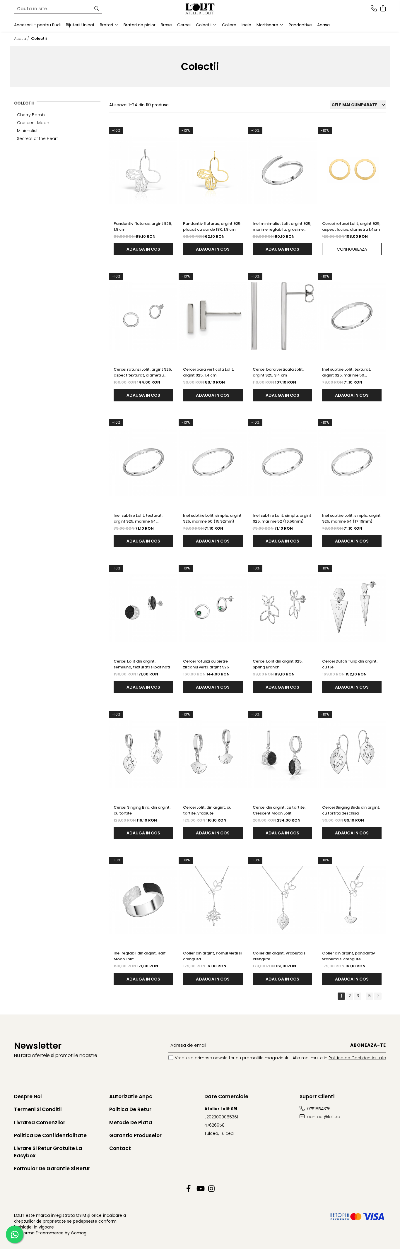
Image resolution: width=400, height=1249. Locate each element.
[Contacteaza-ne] (374, 8)
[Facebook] (189, 1189)
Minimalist (27, 131)
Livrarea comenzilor (39, 1122)
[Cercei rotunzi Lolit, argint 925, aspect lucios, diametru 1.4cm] (352, 170)
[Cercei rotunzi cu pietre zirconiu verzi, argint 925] (213, 608)
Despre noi (28, 1096)
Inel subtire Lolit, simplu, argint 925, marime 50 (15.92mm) (212, 518)
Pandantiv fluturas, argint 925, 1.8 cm (143, 226)
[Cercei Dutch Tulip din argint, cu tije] (352, 608)
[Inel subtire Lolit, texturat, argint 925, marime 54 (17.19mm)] (143, 462)
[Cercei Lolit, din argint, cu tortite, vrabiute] (213, 754)
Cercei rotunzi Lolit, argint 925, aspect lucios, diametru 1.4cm (351, 226)
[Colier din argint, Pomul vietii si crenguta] (213, 900)
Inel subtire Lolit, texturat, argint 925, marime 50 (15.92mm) (346, 372)
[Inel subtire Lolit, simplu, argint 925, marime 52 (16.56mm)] (282, 462)
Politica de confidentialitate (50, 1135)
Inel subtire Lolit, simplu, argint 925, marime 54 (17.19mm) (351, 518)
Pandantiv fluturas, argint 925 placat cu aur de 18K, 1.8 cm (211, 226)
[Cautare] (96, 9)
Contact (120, 1148)
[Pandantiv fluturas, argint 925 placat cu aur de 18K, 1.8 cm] (213, 170)
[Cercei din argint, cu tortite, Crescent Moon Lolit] (282, 754)
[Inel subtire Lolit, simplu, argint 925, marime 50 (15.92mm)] (213, 462)
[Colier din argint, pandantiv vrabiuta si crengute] (352, 900)
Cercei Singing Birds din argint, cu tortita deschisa (351, 810)
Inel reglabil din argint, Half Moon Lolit (140, 956)
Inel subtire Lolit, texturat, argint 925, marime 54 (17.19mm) (138, 518)
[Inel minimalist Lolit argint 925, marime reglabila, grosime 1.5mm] (282, 170)
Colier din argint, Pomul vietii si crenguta (212, 956)
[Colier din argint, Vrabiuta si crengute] (282, 900)
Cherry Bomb (31, 115)
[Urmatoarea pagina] (378, 996)
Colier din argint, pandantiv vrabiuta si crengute (348, 956)
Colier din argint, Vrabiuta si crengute (279, 956)
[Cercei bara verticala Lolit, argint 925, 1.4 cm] (213, 316)
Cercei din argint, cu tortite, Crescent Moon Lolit (279, 810)
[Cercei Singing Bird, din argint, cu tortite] (143, 754)
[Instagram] (211, 1189)
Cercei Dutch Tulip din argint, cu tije (349, 664)
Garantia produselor (135, 1135)
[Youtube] (200, 1189)
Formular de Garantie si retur (52, 1168)
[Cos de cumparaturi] (383, 8)
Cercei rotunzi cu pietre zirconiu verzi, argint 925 (206, 664)
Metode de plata (130, 1122)
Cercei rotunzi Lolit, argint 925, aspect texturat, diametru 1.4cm (143, 372)
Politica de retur (130, 1109)
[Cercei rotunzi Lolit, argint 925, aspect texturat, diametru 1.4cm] (143, 316)
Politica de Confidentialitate (357, 1058)
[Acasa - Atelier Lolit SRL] (200, 9)
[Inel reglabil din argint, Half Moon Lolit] (143, 900)
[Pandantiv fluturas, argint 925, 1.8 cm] (143, 170)
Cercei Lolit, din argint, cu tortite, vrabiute (207, 810)
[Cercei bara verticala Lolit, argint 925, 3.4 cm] (282, 316)
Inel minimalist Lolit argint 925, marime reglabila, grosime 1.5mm (282, 226)
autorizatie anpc (130, 1096)
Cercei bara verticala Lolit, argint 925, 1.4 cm (208, 372)
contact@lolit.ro (323, 1117)
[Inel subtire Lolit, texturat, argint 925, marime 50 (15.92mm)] (352, 316)
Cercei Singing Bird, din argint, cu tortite (142, 810)
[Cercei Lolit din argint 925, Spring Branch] (282, 608)
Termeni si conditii (37, 1109)
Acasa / (22, 38)
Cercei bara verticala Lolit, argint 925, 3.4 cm (278, 372)
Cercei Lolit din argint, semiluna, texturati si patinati (142, 664)
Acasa (323, 25)
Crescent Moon (33, 123)
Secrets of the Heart (37, 138)
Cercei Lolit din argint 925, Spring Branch (277, 664)
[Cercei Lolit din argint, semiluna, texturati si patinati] (143, 608)
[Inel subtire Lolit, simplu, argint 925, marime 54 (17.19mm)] (352, 462)
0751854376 (318, 1109)
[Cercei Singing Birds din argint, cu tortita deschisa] (352, 754)
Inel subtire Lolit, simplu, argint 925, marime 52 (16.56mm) (282, 518)
